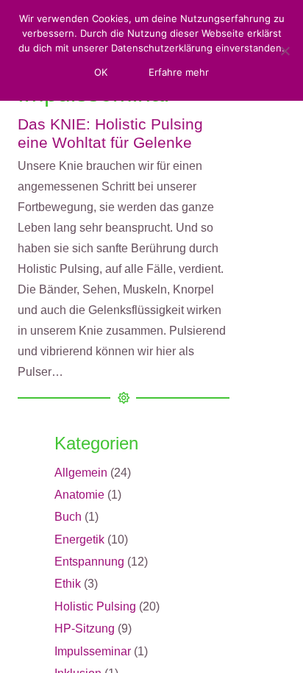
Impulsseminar (92, 651)
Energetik (79, 539)
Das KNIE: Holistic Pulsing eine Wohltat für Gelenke (110, 133)
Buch (68, 516)
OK (100, 72)
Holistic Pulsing (95, 606)
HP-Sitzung (84, 628)
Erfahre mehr (179, 72)
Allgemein (80, 472)
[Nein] (284, 50)
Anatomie (79, 494)
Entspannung (89, 561)
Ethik (67, 583)
